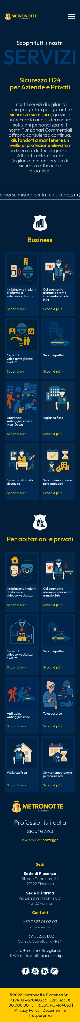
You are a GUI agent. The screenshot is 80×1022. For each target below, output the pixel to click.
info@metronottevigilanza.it (40, 950)
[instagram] (54, 971)
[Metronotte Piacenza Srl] (21, 16)
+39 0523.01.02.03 (40, 921)
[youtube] (35, 971)
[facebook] (26, 971)
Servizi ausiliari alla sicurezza (20, 482)
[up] (10, 1012)
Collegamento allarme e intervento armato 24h (57, 591)
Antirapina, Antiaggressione (18, 715)
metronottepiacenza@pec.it (45, 955)
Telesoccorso (52, 713)
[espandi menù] (71, 16)
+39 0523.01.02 (40, 936)
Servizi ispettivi (53, 355)
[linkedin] (45, 971)
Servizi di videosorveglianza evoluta (20, 358)
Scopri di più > (16, 309)
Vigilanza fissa (53, 418)
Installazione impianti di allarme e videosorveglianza (21, 292)
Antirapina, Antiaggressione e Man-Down (19, 421)
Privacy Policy (26, 1010)
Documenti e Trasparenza (47, 1013)
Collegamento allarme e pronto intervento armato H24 (56, 294)
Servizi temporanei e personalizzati (57, 482)
